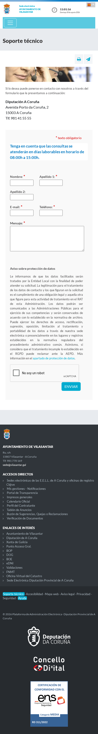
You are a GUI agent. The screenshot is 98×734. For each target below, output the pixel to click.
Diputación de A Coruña (21, 538)
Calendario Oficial (18, 501)
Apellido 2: (18, 192)
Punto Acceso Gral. (18, 546)
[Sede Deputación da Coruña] (49, 640)
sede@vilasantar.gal (14, 465)
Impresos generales (19, 497)
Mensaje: (17, 222)
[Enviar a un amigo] (88, 59)
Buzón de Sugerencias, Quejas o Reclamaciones (37, 514)
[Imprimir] (79, 59)
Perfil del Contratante (21, 505)
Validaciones (14, 567)
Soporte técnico (13, 594)
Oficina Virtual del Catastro (24, 576)
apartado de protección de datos (54, 358)
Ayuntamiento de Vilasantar (24, 533)
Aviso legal (68, 594)
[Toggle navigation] (10, 22)
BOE (9, 559)
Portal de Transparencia (22, 493)
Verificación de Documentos (25, 518)
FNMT (10, 572)
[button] (90, 4)
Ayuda (22, 598)
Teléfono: (47, 206)
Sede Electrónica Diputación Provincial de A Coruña (40, 580)
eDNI (9, 563)
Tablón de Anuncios (19, 510)
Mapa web (52, 594)
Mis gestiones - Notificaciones (26, 488)
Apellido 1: (48, 176)
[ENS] (49, 707)
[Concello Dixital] (49, 667)
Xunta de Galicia (17, 542)
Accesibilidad (35, 594)
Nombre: (17, 176)
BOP (9, 550)
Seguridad (9, 598)
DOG (9, 555)
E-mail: (16, 206)
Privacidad (84, 594)
